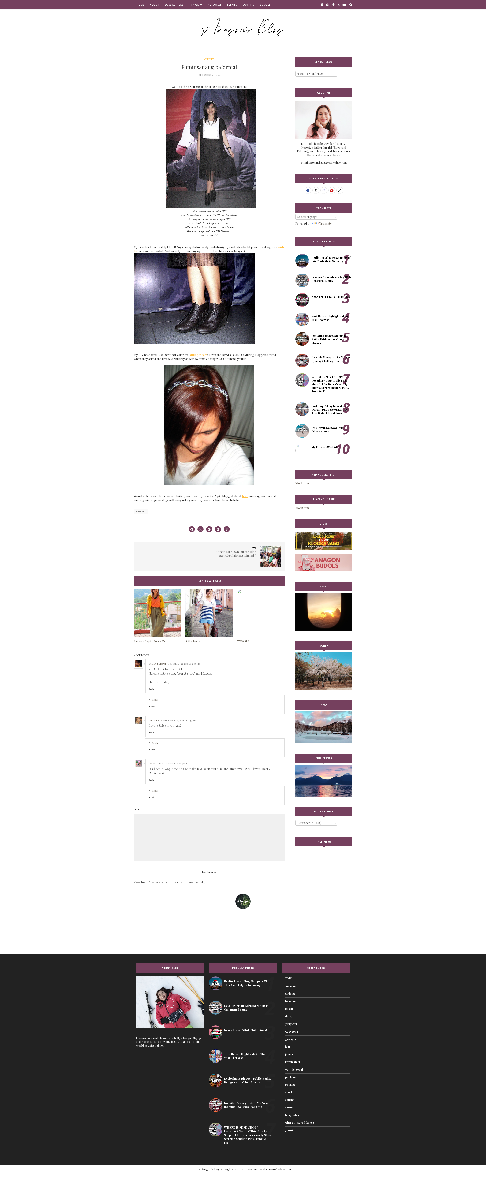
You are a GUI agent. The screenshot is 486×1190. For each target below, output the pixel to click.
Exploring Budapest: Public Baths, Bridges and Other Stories (329, 339)
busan (289, 1009)
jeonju (289, 1054)
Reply (151, 689)
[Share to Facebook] (192, 529)
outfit (209, 59)
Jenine (152, 763)
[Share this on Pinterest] (209, 529)
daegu (289, 1016)
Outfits (248, 4)
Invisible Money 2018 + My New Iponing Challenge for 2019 (331, 359)
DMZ (288, 978)
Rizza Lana (155, 720)
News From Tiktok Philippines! (331, 297)
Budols (265, 4)
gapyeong (291, 1031)
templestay (292, 1115)
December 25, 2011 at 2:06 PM (184, 663)
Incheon (290, 986)
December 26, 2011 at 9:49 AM (179, 720)
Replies (156, 699)
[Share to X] (200, 529)
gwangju (290, 1039)
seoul (288, 1092)
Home (140, 4)
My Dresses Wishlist (324, 447)
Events (232, 4)
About (154, 4)
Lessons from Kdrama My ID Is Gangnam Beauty (331, 279)
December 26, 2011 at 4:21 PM (173, 763)
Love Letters (174, 4)
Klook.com (302, 483)
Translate (325, 223)
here (245, 496)
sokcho (289, 1100)
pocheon (290, 1077)
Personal (215, 4)
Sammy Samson (158, 663)
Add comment (141, 809)
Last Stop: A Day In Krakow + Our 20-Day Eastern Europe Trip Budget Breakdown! (330, 409)
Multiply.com (198, 355)
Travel (194, 4)
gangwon (291, 1024)
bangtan (290, 1001)
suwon (289, 1107)
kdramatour (293, 1062)
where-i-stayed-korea (299, 1122)
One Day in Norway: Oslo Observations (328, 429)
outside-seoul (294, 1069)
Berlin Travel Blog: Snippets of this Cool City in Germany (331, 259)
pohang (290, 1084)
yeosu (289, 1130)
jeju (287, 1047)
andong (290, 993)
